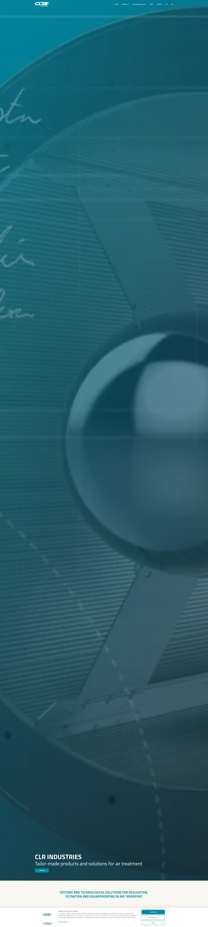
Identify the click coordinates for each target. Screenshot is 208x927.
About (117, 4)
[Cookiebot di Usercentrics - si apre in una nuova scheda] (47, 924)
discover (42, 870)
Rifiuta (153, 922)
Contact (159, 4)
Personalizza (152, 917)
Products (125, 4)
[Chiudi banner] (168, 910)
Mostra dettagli (62, 922)
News (151, 4)
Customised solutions (139, 4)
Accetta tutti (153, 912)
